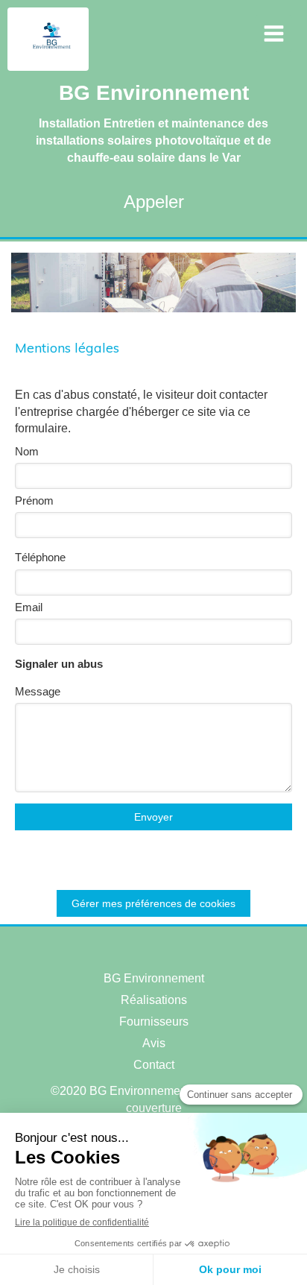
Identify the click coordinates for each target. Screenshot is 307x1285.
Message (37, 691)
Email (28, 607)
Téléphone (40, 557)
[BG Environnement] (52, 55)
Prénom (34, 500)
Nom (27, 451)
